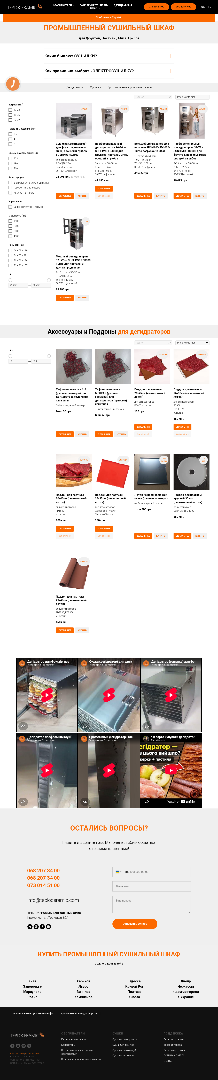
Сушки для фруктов (123, 1044)
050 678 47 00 (32, 1053)
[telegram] (30, 926)
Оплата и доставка (174, 1050)
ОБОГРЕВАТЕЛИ (73, 1033)
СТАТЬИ (168, 1061)
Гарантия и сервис (174, 1039)
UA (203, 7)
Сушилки (95, 87)
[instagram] (48, 926)
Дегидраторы (74, 87)
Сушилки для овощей (124, 1050)
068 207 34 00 (17, 1053)
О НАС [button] (94, 8)
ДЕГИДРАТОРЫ (123, 5)
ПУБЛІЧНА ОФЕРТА (174, 1055)
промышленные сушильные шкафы (33, 1013)
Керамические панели (73, 1039)
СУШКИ (117, 1033)
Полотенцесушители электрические (81, 1059)
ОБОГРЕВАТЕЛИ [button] (62, 5)
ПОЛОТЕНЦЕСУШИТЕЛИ (94, 5)
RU (209, 7)
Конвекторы (68, 1044)
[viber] (36, 926)
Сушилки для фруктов (124, 1039)
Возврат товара (173, 1044)
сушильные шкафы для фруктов (79, 1013)
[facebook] (42, 926)
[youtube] (23, 1046)
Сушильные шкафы (123, 1055)
